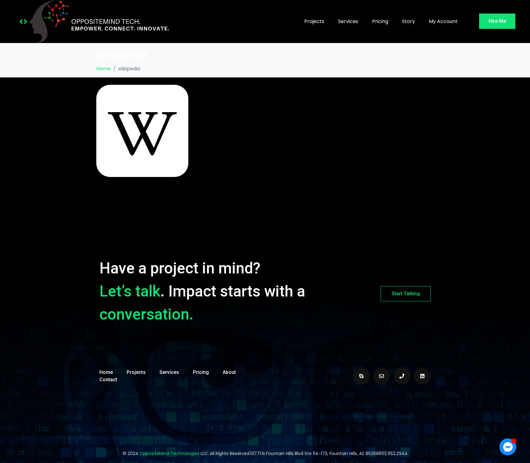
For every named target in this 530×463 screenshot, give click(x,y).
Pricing (380, 21)
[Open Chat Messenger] (507, 446)
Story (408, 21)
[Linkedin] (422, 376)
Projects (314, 21)
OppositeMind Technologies (169, 453)
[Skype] (361, 376)
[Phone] (402, 376)
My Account (443, 21)
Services (348, 21)
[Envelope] (381, 376)
